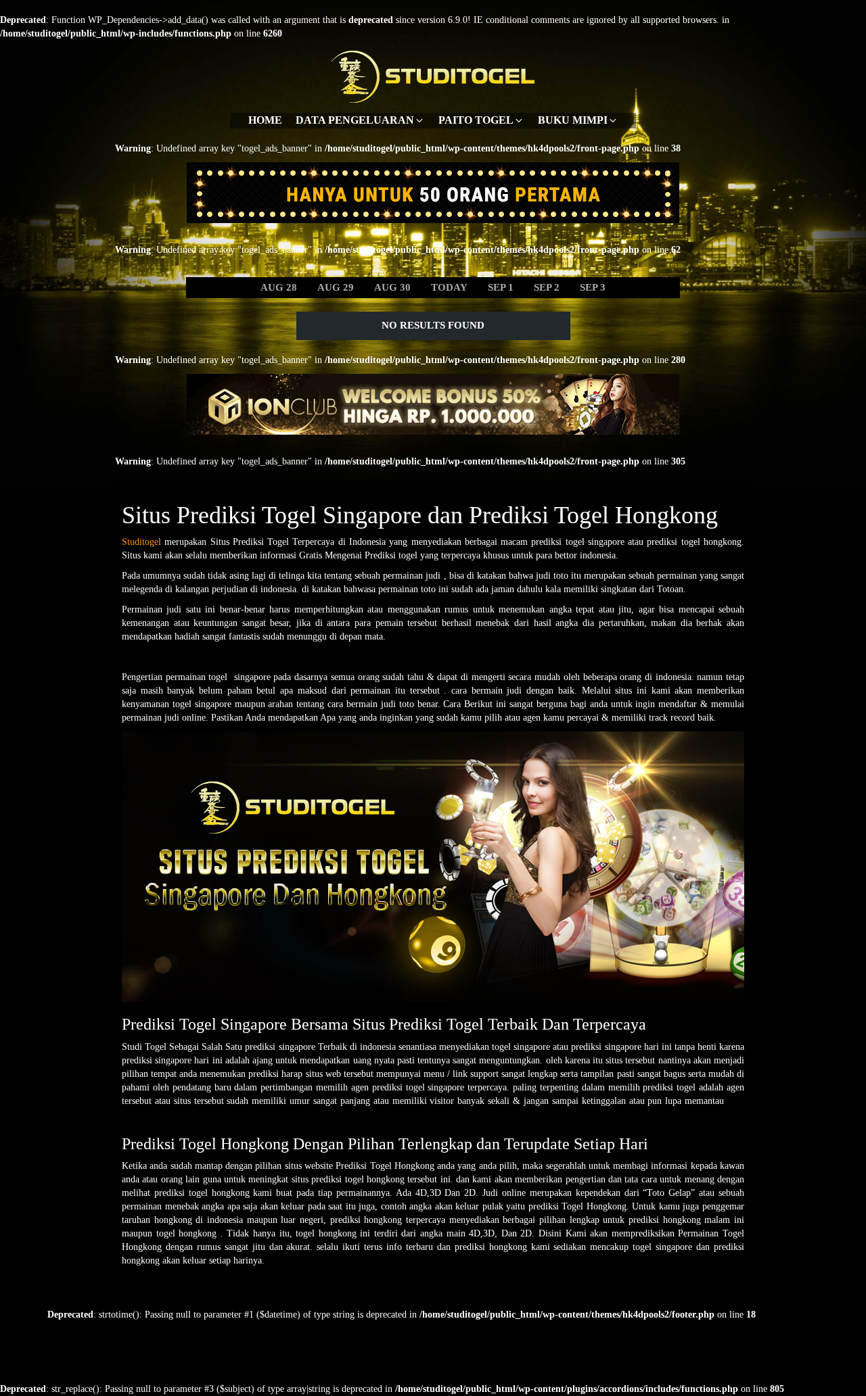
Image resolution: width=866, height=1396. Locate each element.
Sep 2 (547, 287)
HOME (265, 120)
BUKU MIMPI (573, 120)
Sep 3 (593, 287)
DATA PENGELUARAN (355, 120)
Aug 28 (278, 287)
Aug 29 (335, 287)
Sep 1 (501, 287)
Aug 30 (392, 287)
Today (449, 287)
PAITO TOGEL (476, 120)
